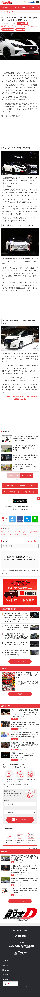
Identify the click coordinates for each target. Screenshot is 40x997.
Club (31, 2)
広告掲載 (5, 979)
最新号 (20, 694)
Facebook (19, 936)
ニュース (10, 12)
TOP (3, 12)
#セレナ (10, 26)
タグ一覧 (5, 974)
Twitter (15, 936)
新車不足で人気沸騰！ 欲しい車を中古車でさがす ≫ (20, 492)
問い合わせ (5, 970)
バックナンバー (20, 700)
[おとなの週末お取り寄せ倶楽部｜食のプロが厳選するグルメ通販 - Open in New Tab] (13, 946)
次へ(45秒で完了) (20, 820)
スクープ (16, 7)
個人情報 (5, 965)
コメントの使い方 (32, 541)
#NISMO (33, 26)
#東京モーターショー (8, 29)
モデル (6, 808)
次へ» (29, 475)
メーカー (6, 800)
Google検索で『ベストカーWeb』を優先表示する (20, 506)
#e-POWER (18, 26)
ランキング (6, 7)
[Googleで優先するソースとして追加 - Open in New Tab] (20, 501)
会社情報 (5, 960)
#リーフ (26, 26)
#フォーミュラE (20, 29)
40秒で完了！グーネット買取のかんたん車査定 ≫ (20, 486)
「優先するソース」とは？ (20, 509)
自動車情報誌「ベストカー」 (6, 2)
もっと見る (20, 661)
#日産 (3, 26)
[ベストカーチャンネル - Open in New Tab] (20, 592)
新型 (23, 7)
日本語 (24, 930)
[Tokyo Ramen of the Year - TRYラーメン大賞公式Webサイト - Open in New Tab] (20, 953)
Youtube (24, 936)
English (16, 930)
